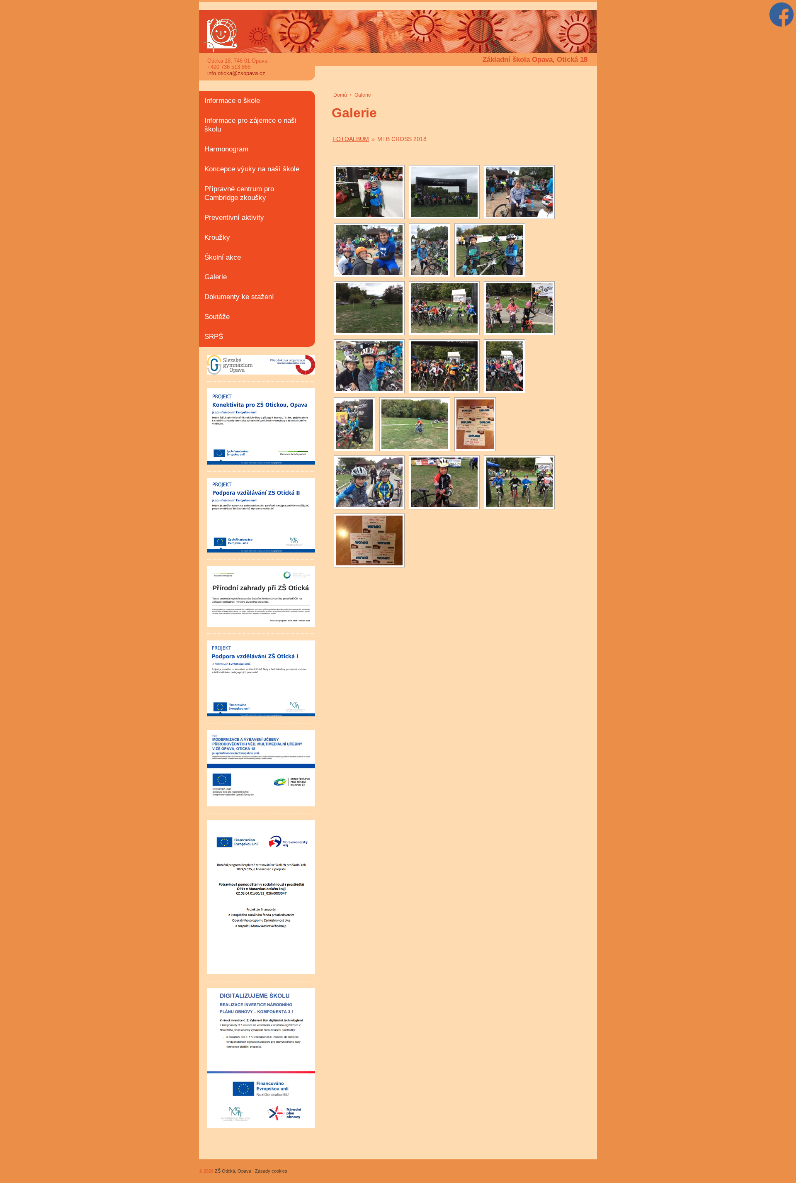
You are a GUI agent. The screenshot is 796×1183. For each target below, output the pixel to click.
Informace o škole (232, 101)
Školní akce (222, 257)
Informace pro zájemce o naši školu (250, 125)
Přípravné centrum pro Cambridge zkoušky (239, 193)
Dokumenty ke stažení (239, 297)
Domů (340, 95)
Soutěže (217, 317)
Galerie (215, 277)
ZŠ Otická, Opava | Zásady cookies (250, 1170)
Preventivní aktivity (234, 218)
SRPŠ (213, 337)
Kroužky (217, 237)
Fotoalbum (350, 139)
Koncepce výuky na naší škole (251, 169)
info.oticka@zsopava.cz (236, 73)
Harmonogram (226, 149)
